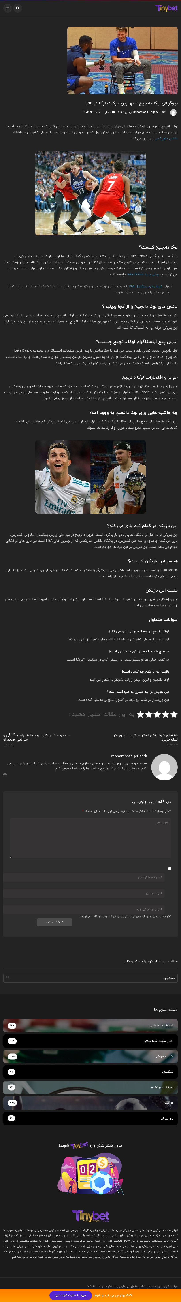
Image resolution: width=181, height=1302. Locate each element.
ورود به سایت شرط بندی (71, 1295)
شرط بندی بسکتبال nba (145, 286)
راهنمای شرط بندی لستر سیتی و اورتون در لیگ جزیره (145, 739)
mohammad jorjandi (146, 112)
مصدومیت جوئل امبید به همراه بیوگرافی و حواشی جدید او (36, 739)
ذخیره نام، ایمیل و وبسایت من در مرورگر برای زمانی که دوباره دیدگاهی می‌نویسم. (125, 916)
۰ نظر (108, 112)
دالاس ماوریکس (166, 138)
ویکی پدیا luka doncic (143, 274)
